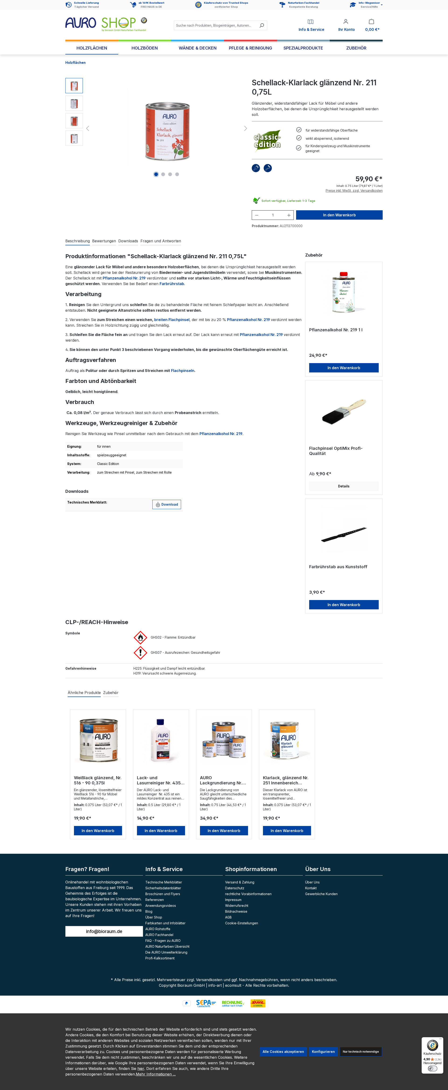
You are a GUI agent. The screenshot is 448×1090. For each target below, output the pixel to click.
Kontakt (311, 888)
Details (344, 486)
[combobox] (215, 25)
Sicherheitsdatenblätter (163, 888)
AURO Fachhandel (159, 935)
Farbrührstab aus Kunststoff (338, 566)
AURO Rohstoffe (157, 929)
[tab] (77, 241)
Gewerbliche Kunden (321, 894)
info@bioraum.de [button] (104, 931)
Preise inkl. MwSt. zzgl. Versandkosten (354, 191)
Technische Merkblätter (163, 882)
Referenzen (154, 900)
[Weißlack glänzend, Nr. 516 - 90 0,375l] (98, 740)
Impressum (233, 900)
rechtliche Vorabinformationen (248, 894)
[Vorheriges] (87, 128)
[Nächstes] (245, 128)
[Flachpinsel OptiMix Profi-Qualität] (344, 410)
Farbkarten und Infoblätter (165, 923)
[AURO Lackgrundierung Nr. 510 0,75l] (224, 740)
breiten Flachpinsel (171, 319)
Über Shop (153, 917)
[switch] (432, 1068)
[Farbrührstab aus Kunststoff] (344, 529)
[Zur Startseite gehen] (106, 24)
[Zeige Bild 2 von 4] (163, 174)
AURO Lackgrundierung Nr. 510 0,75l (221, 780)
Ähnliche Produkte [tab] (84, 692)
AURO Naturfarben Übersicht (167, 946)
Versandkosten (209, 979)
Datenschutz (234, 888)
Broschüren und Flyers (162, 894)
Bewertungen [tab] (104, 241)
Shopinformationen (251, 869)
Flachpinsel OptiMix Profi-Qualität (336, 451)
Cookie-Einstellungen (241, 923)
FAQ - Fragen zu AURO (163, 941)
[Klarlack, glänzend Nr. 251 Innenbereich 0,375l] (287, 740)
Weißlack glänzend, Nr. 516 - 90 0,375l (98, 780)
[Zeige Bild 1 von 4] (156, 174)
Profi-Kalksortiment (160, 958)
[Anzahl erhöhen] (289, 215)
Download (169, 504)
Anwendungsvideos (160, 906)
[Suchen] (261, 25)
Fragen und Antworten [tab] (160, 241)
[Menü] (440, 1040)
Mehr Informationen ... (156, 1074)
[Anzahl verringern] (257, 215)
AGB (228, 917)
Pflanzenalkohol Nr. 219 (124, 278)
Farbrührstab (172, 283)
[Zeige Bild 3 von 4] (170, 174)
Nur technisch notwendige (361, 1051)
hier (140, 1068)
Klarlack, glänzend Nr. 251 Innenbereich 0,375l (285, 780)
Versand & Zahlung (239, 882)
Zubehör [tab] (111, 692)
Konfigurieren (323, 1052)
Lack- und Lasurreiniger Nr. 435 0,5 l (159, 780)
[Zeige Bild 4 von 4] (177, 174)
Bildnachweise (236, 911)
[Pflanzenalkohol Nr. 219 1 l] (344, 292)
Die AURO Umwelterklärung (166, 952)
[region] (157, 128)
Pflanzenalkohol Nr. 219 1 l (336, 329)
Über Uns (312, 882)
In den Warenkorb (339, 215)
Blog (148, 911)
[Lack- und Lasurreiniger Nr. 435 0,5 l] (161, 740)
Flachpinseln (182, 370)
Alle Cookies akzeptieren (283, 1052)
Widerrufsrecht (236, 906)
